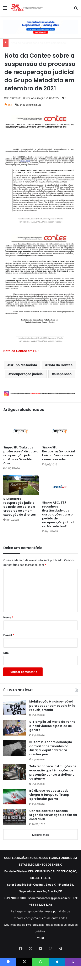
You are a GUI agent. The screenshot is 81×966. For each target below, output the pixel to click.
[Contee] (27, 8)
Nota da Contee (60, 365)
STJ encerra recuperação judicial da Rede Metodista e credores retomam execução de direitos (19, 507)
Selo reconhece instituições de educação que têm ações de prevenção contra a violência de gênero (52, 772)
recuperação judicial (27, 374)
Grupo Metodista (23, 365)
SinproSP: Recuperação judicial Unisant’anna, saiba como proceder (58, 453)
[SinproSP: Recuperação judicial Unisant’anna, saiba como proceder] (60, 431)
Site (6, 653)
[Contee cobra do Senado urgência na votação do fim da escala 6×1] (14, 817)
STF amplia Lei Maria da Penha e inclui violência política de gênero (52, 726)
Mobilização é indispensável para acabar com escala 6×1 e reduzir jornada (52, 706)
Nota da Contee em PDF (21, 351)
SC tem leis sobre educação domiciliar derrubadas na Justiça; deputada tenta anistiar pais (50, 748)
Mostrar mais (40, 834)
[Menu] (5, 9)
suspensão (63, 374)
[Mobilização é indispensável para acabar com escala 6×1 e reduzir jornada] (14, 707)
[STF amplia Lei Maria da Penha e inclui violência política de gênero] (14, 728)
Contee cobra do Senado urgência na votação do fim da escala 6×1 (53, 815)
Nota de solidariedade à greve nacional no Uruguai (43, 42)
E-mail (8, 635)
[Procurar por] (76, 9)
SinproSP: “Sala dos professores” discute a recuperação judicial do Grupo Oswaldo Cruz (20, 455)
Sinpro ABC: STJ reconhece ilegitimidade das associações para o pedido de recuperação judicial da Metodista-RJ (58, 514)
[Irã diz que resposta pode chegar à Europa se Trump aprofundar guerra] (14, 796)
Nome (8, 617)
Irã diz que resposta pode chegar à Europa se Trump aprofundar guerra (49, 795)
